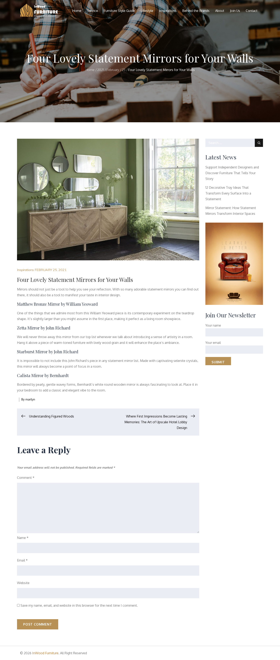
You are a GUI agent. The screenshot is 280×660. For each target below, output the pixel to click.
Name (22, 538)
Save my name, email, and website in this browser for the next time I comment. (79, 605)
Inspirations (167, 11)
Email (22, 560)
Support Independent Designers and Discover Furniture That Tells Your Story (232, 173)
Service (92, 11)
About (219, 11)
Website (23, 583)
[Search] (259, 143)
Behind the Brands (195, 11)
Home (76, 11)
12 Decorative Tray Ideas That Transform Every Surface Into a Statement (228, 193)
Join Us (235, 11)
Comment (25, 478)
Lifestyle (147, 11)
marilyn (30, 399)
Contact (251, 11)
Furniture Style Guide (119, 11)
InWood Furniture (45, 653)
